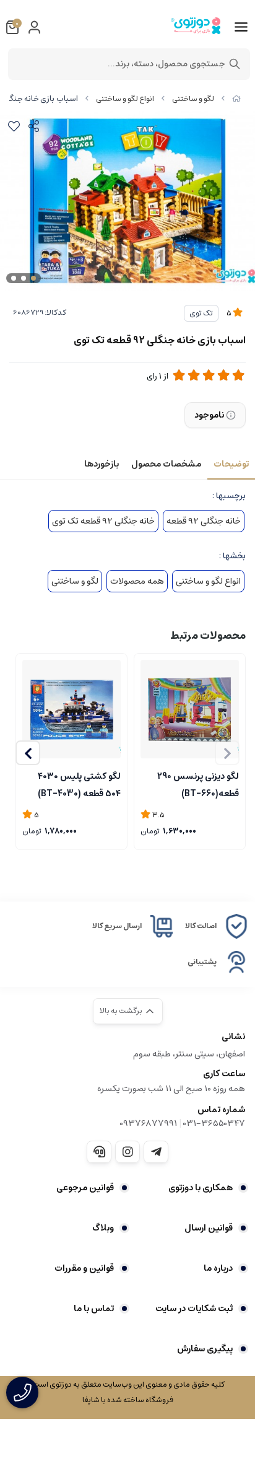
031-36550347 (214, 1123)
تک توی (201, 313)
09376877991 (148, 1123)
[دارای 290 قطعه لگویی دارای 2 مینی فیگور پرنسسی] (189, 709)
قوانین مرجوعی (85, 1188)
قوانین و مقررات (84, 1268)
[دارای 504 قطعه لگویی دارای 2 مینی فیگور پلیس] (71, 709)
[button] (27, 752)
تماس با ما (94, 1308)
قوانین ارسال (208, 1228)
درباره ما (218, 1268)
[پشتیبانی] (99, 1152)
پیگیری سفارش (205, 1349)
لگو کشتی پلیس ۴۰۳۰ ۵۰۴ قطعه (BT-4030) (79, 784)
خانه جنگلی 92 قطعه (203, 521)
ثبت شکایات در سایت (194, 1308)
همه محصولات (137, 581)
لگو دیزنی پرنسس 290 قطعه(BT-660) (198, 784)
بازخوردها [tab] (101, 464)
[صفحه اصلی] (236, 98)
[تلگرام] (156, 1152)
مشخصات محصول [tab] (166, 464)
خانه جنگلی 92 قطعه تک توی (103, 521)
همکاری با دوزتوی (200, 1188)
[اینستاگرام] (127, 1152)
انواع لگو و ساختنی (125, 98)
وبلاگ (103, 1228)
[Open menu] (241, 27)
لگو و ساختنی (193, 98)
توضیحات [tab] (231, 464)
